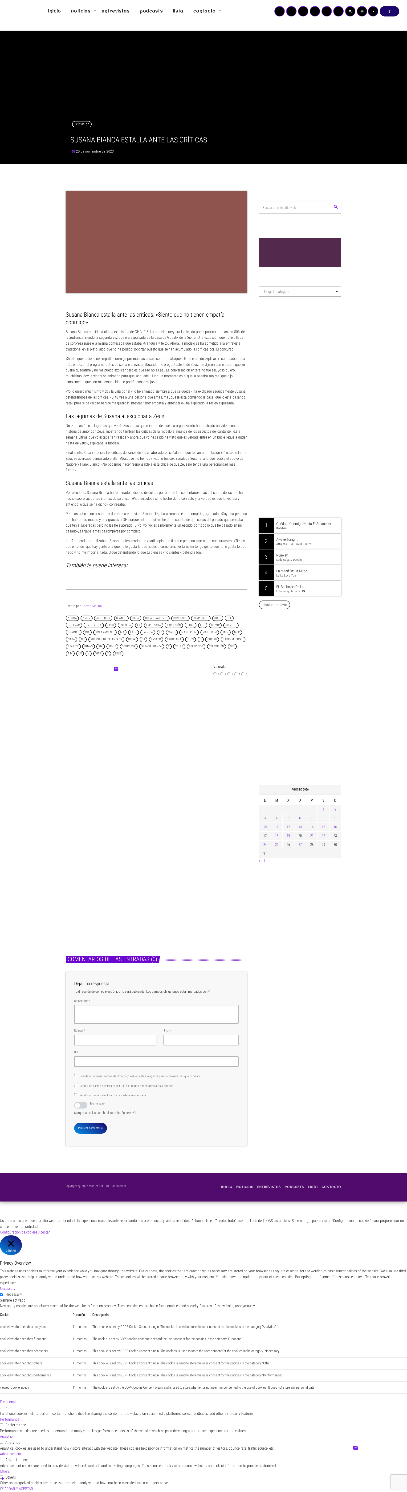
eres (110, 625)
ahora (72, 618)
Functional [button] (8, 1402)
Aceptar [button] (44, 1232)
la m (133, 632)
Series (75, 884)
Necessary (13, 1294)
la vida (148, 632)
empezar (74, 625)
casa (135, 618)
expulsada (153, 625)
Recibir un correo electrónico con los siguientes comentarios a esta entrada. (127, 1086)
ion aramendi (104, 632)
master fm (188, 632)
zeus (118, 653)
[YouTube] (279, 11)
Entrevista (94, 625)
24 (265, 845)
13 (300, 827)
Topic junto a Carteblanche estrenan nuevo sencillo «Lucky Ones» (307, 661)
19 (288, 836)
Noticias (170, 884)
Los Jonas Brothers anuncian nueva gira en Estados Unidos (307, 757)
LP (160, 632)
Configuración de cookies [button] (18, 1232)
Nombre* (79, 1030)
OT (143, 639)
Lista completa (274, 604)
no (83, 639)
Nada (71, 639)
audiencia (103, 618)
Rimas (88, 646)
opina (132, 639)
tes (232, 646)
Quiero (212, 639)
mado (171, 632)
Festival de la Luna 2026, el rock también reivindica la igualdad (304, 709)
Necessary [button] (7, 1288)
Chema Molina (92, 606)
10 (265, 827)
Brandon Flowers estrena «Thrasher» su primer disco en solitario (309, 685)
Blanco (121, 618)
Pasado (156, 639)
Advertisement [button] (10, 1454)
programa (174, 639)
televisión (216, 646)
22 (323, 836)
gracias (73, 632)
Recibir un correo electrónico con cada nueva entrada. (113, 1095)
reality (73, 646)
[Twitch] (303, 11)
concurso (180, 618)
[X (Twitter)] (291, 11)
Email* (167, 1030)
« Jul (262, 861)
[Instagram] (327, 11)
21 (311, 836)
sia (100, 646)
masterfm (210, 632)
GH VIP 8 (230, 625)
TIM (70, 653)
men (225, 632)
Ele (229, 618)
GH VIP (215, 625)
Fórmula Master (279, 351)
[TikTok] (315, 11)
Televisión (82, 124)
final (190, 625)
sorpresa (128, 646)
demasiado (200, 618)
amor (86, 618)
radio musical (233, 639)
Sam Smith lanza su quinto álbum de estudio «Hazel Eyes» (307, 733)
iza (122, 632)
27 (300, 845)
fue (202, 625)
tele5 (179, 646)
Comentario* (82, 1001)
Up (80, 653)
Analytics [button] (6, 1436)
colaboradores (156, 618)
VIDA (98, 653)
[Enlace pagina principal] (17, 11)
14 (311, 827)
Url (76, 1052)
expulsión (174, 625)
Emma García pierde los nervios (175, 734)
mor (237, 632)
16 (335, 827)
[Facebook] (338, 11)
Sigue (112, 646)
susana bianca (151, 646)
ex (138, 625)
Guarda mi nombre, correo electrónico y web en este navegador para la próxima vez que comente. (140, 1076)
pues (190, 639)
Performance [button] (9, 1419)
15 (323, 827)
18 (276, 836)
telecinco (196, 646)
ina (87, 632)
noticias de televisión (106, 639)
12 (288, 827)
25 (276, 845)
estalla (125, 625)
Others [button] (5, 1471)
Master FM (273, 342)
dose (217, 618)
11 (276, 827)
